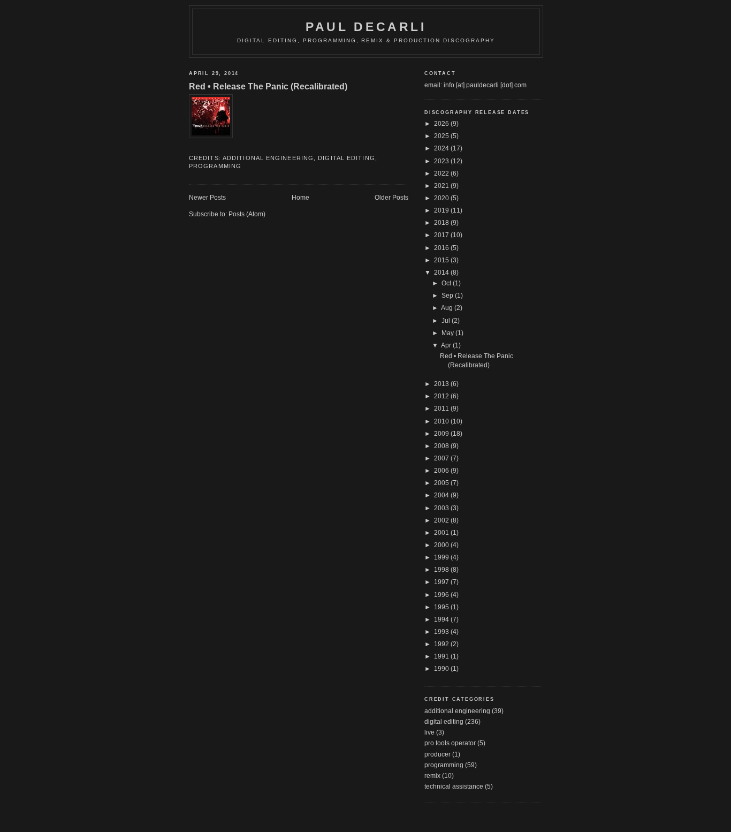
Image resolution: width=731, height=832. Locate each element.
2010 (442, 421)
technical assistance (453, 786)
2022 (442, 173)
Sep (448, 295)
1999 (442, 557)
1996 (442, 595)
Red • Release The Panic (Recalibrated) (268, 86)
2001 (442, 533)
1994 (442, 619)
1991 (442, 656)
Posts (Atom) (247, 214)
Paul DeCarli (366, 27)
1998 (442, 569)
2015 (442, 260)
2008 (442, 446)
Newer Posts (207, 197)
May (448, 333)
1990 (442, 668)
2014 (442, 272)
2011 (442, 408)
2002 (442, 520)
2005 (442, 483)
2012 (442, 396)
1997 (442, 582)
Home (300, 197)
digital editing (346, 158)
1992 (442, 644)
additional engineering (268, 158)
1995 (442, 607)
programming (215, 166)
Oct (447, 283)
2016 (442, 248)
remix (432, 776)
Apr (447, 345)
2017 (442, 235)
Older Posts (391, 197)
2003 (442, 508)
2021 (442, 186)
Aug (447, 308)
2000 (442, 545)
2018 (442, 223)
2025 (442, 136)
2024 (442, 148)
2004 (442, 495)
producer (437, 754)
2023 (442, 161)
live (429, 732)
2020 (442, 198)
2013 (442, 384)
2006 (442, 470)
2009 (442, 433)
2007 (442, 458)
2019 (442, 210)
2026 (442, 123)
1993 (442, 632)
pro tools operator (450, 743)
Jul (446, 320)
